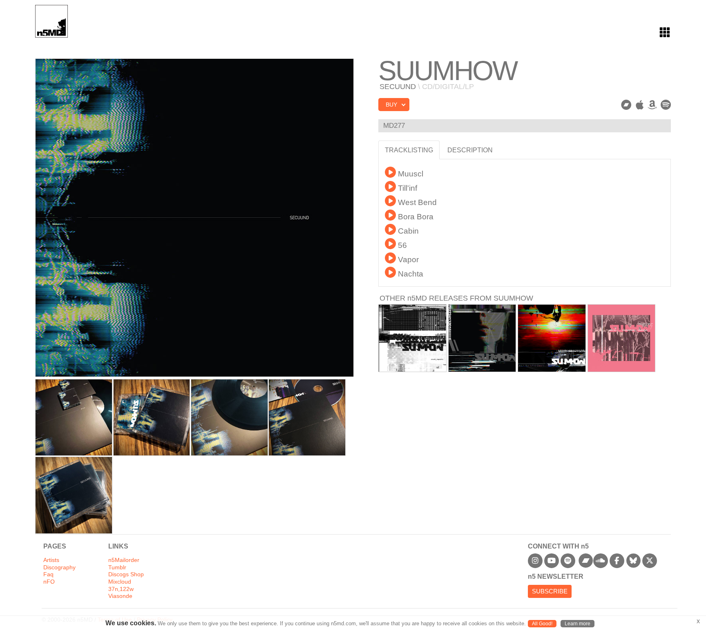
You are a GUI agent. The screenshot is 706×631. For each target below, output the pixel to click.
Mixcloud (119, 582)
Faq (48, 574)
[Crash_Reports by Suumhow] (412, 338)
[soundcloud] (600, 560)
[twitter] (649, 560)
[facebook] (617, 560)
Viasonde (120, 596)
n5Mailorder (123, 560)
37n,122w (121, 589)
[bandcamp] (586, 560)
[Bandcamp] (626, 105)
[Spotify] (666, 105)
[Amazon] (652, 105)
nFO (49, 582)
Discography (59, 567)
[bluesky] (633, 560)
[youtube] (551, 560)
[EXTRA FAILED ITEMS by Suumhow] (552, 338)
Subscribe (549, 591)
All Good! (542, 624)
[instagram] (535, 560)
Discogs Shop (126, 574)
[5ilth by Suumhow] (622, 338)
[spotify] (568, 560)
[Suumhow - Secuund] (73, 417)
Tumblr (117, 567)
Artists (51, 560)
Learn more (577, 624)
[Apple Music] (639, 105)
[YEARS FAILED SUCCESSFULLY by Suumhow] (482, 338)
